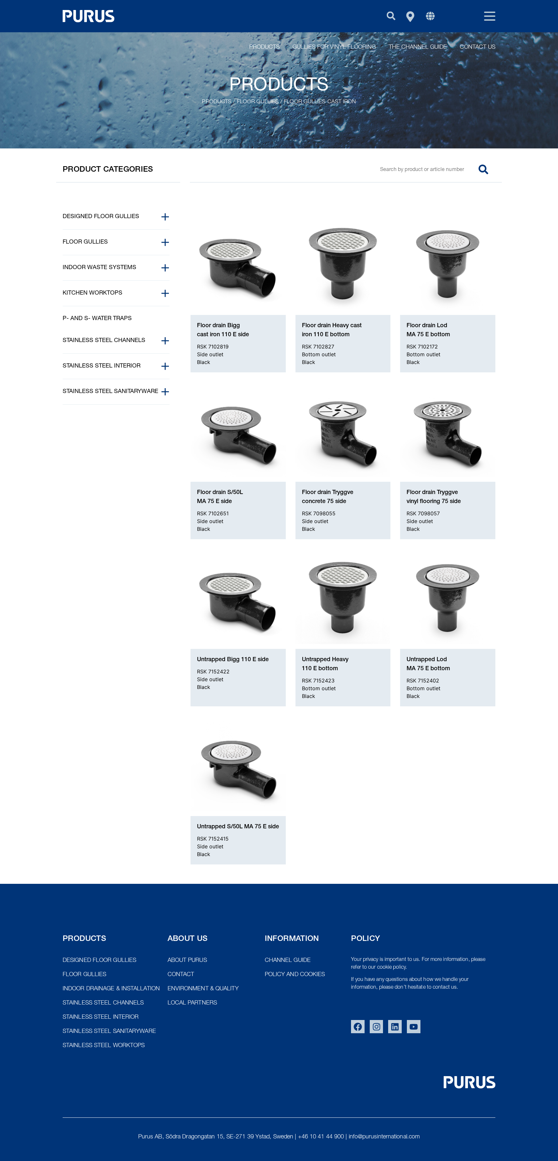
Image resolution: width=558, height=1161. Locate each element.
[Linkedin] (395, 1027)
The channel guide (418, 47)
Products (264, 47)
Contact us (477, 47)
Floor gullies (258, 102)
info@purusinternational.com (384, 1137)
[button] (391, 15)
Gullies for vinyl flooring (334, 47)
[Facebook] (358, 1027)
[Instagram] (376, 1027)
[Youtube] (413, 1027)
